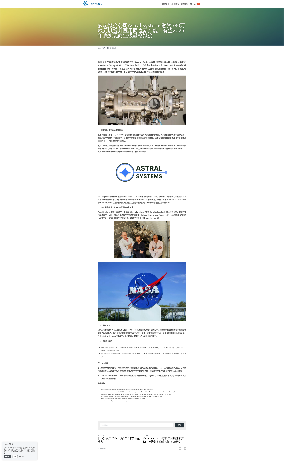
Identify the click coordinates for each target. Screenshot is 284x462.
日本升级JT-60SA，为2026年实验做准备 (119, 440)
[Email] (185, 448)
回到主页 (103, 448)
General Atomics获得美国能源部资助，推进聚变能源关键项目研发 (163, 440)
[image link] (86, 4)
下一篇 (145, 435)
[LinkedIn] (180, 448)
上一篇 (101, 435)
